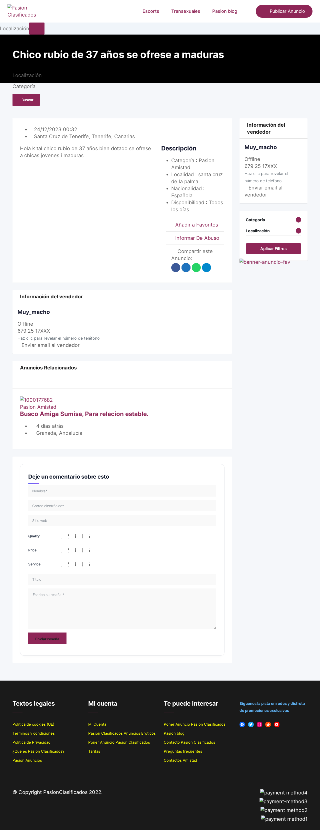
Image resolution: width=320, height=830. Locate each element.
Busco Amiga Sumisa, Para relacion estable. (84, 414)
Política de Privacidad (31, 742)
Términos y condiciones (33, 733)
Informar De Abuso (197, 238)
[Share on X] (186, 267)
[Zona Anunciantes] (250, 11)
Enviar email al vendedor (51, 345)
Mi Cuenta (97, 724)
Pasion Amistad (38, 407)
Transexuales (185, 11)
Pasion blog (224, 11)
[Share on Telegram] (206, 267)
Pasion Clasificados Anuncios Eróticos (122, 733)
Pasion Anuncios (27, 760)
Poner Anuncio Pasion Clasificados (119, 742)
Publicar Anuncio (287, 11)
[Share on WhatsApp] (196, 267)
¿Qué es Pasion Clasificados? (38, 751)
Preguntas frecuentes (183, 751)
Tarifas (94, 751)
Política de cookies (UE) (33, 724)
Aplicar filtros (273, 248)
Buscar (28, 100)
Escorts (150, 11)
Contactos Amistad (180, 760)
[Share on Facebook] (175, 267)
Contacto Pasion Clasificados (189, 742)
